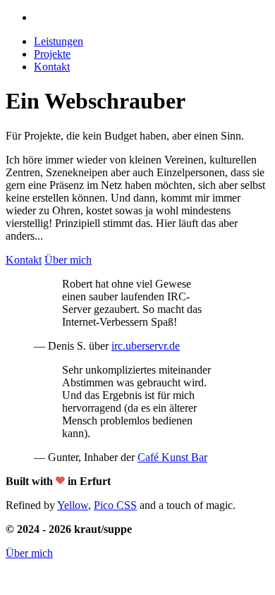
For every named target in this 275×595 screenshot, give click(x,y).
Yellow (72, 505)
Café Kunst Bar (172, 457)
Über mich (29, 553)
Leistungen (58, 41)
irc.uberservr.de (145, 346)
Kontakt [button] (52, 67)
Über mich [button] (68, 260)
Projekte (52, 54)
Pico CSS (115, 505)
